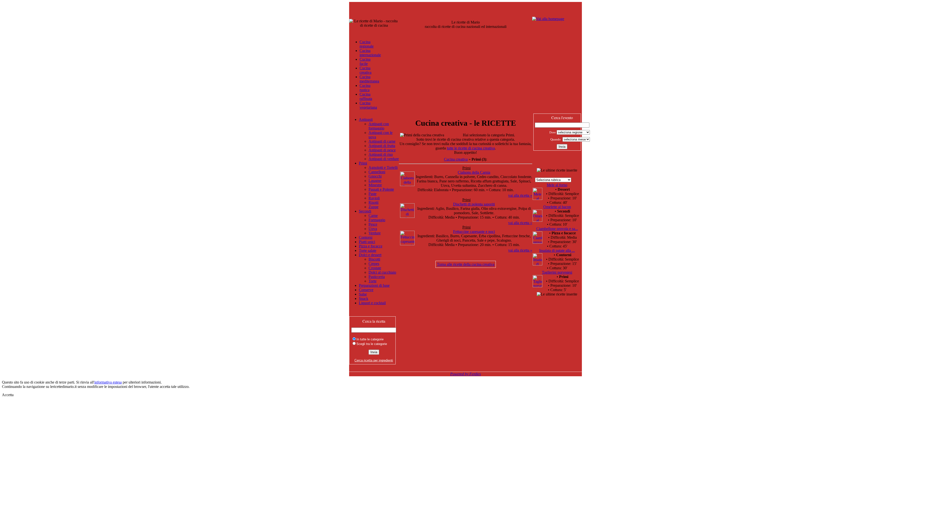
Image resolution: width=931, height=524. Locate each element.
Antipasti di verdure (384, 159)
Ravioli (374, 198)
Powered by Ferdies (465, 374)
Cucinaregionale (367, 44)
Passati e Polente (381, 189)
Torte (373, 281)
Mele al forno (557, 185)
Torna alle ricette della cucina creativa (465, 264)
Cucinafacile (365, 61)
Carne (373, 215)
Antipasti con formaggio (379, 126)
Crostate (375, 268)
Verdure (375, 233)
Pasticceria (377, 277)
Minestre (375, 185)
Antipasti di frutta (382, 146)
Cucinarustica (365, 87)
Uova (373, 229)
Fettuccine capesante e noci (474, 231)
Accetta (8, 395)
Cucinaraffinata (366, 96)
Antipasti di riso (381, 154)
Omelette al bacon (557, 207)
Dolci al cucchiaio (382, 272)
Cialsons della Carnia (474, 172)
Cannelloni (377, 172)
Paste (373, 194)
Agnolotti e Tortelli (383, 167)
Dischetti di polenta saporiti (474, 204)
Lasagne (375, 181)
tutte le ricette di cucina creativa (471, 148)
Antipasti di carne (382, 141)
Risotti (373, 202)
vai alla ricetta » (520, 195)
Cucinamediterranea (369, 79)
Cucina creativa (456, 159)
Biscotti (374, 259)
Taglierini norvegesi (557, 272)
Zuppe (373, 207)
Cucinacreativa (365, 70)
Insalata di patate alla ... (557, 250)
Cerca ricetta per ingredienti (373, 360)
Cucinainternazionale (370, 53)
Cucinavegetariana (368, 105)
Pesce (373, 224)
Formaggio (377, 220)
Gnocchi (375, 176)
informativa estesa (108, 382)
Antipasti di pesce (382, 150)
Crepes (374, 264)
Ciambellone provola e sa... (557, 229)
